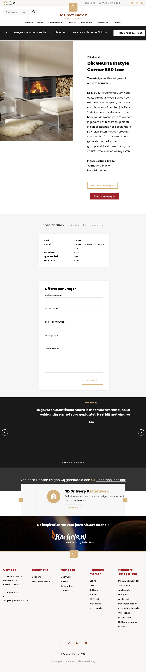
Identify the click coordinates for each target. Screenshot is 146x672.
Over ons (90, 3)
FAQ (74, 661)
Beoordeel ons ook (111, 480)
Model (47, 244)
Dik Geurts (95, 599)
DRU (92, 585)
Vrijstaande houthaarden (125, 615)
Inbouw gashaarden (128, 580)
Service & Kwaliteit (109, 3)
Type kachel (50, 256)
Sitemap (55, 661)
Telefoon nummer (55, 322)
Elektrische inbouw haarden (128, 624)
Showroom (86, 22)
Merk (46, 240)
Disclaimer (66, 661)
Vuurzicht (49, 260)
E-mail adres (52, 308)
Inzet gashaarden (127, 603)
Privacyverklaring (86, 661)
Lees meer (58, 507)
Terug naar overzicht (130, 32)
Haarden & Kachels (34, 22)
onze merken (97, 608)
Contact (117, 22)
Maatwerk (71, 22)
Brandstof (49, 252)
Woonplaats (52, 335)
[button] (63, 462)
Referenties (102, 22)
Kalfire (93, 580)
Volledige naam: (54, 295)
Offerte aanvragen (104, 196)
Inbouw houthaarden (129, 608)
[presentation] (5, 432)
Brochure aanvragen (102, 185)
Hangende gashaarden (124, 597)
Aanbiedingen (55, 22)
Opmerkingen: (53, 349)
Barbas (93, 594)
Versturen (92, 380)
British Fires (95, 603)
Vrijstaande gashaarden (124, 587)
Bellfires (94, 589)
